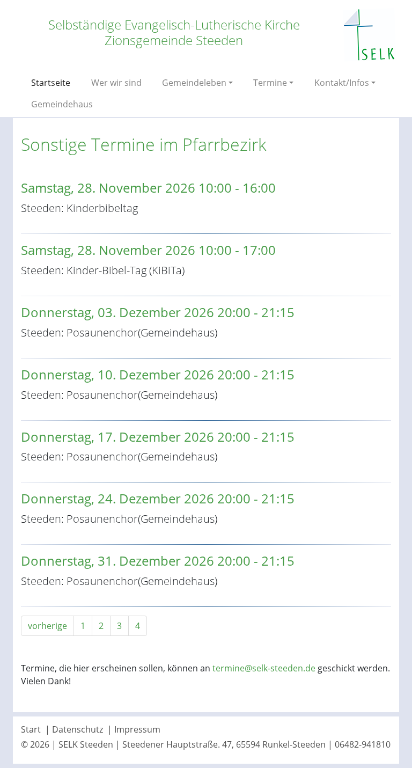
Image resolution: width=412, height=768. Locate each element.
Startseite (50, 83)
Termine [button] (270, 83)
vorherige (47, 626)
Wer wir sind (116, 83)
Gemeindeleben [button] (194, 83)
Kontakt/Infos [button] (341, 83)
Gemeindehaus (62, 104)
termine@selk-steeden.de (263, 668)
